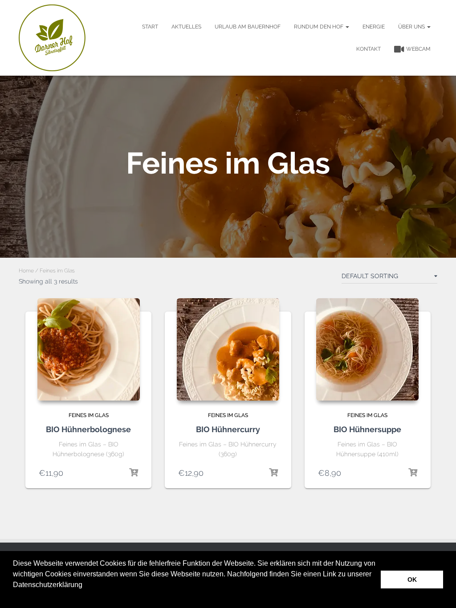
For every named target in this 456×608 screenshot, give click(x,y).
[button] (14, 596)
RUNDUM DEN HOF (319, 27)
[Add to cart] (133, 472)
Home (26, 271)
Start (150, 27)
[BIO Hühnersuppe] (367, 349)
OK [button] (412, 579)
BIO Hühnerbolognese (88, 429)
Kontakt (368, 49)
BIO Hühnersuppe (367, 429)
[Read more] (273, 472)
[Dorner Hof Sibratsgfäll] (52, 37)
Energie (373, 27)
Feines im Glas (89, 415)
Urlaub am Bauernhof (248, 27)
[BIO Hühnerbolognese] (88, 349)
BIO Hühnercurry (228, 429)
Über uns (412, 27)
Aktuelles (186, 27)
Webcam (418, 49)
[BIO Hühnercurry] (228, 349)
